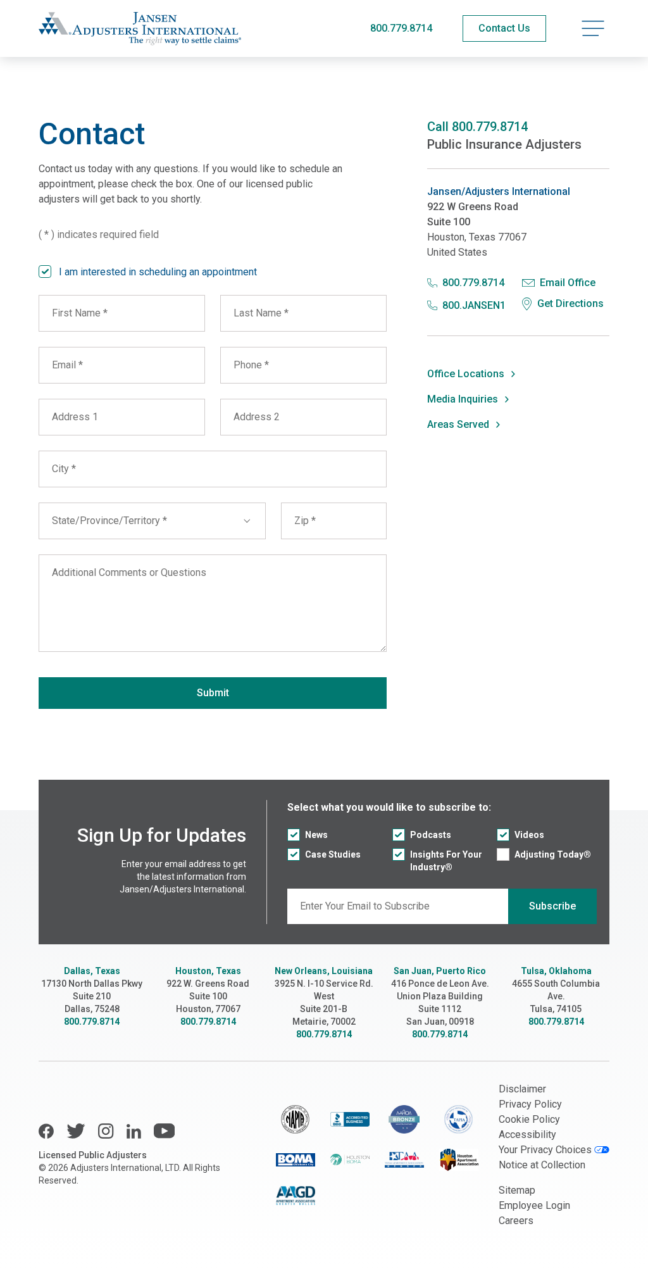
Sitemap (517, 1190)
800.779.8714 (401, 28)
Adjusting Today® (552, 854)
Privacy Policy (530, 1104)
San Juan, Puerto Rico (440, 971)
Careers (516, 1221)
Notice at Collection (542, 1165)
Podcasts (430, 835)
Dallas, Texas (92, 971)
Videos (529, 835)
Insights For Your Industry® (446, 860)
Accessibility (527, 1134)
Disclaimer (522, 1089)
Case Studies (333, 854)
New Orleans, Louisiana (324, 971)
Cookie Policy (529, 1119)
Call (477, 126)
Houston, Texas (208, 971)
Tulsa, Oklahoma (556, 971)
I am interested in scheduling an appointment (158, 272)
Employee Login (534, 1205)
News (316, 835)
